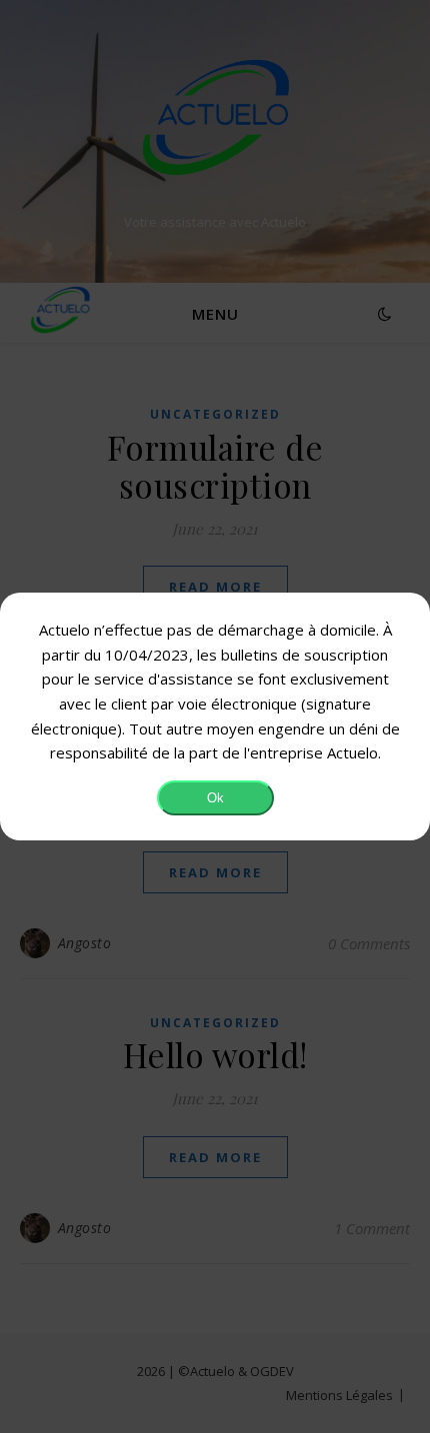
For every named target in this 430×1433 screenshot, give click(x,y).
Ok (215, 797)
